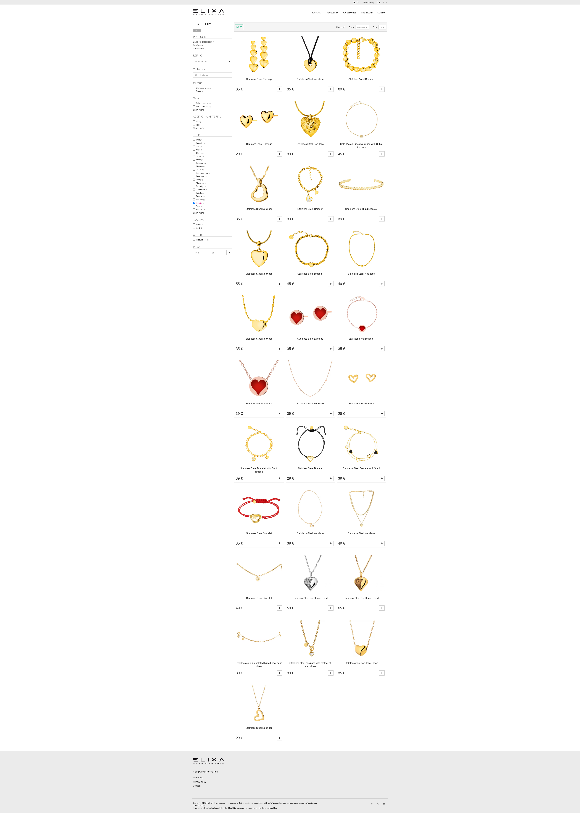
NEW (239, 27)
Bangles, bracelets (203, 41)
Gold (199, 227)
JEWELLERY (332, 12)
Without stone (203, 106)
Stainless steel (204, 87)
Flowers (200, 166)
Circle (200, 153)
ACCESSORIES (349, 12)
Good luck (201, 189)
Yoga (199, 149)
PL (358, 2)
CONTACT (382, 12)
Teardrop (201, 176)
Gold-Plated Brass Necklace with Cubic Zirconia (361, 145)
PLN (385, 2)
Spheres (201, 162)
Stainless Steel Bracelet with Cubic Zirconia (259, 469)
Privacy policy (199, 781)
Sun (199, 206)
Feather (200, 196)
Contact (196, 785)
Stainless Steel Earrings (259, 79)
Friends (200, 143)
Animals (200, 209)
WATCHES (317, 12)
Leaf (199, 179)
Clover (200, 156)
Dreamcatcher (203, 172)
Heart (200, 202)
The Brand (198, 777)
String (199, 121)
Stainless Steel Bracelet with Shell (361, 468)
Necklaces (199, 48)
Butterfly (201, 186)
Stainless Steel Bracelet (361, 79)
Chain (200, 169)
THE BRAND (367, 12)
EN (354, 2)
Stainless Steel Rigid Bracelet (361, 209)
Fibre (199, 124)
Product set (202, 239)
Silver (199, 224)
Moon (199, 159)
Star (199, 146)
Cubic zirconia (203, 103)
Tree (199, 139)
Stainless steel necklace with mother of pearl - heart (310, 664)
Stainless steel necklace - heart (361, 663)
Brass (199, 91)
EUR (378, 2)
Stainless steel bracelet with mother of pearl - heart (259, 664)
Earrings (198, 45)
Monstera (201, 182)
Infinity (200, 192)
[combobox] (212, 75)
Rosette (200, 199)
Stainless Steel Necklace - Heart (310, 598)
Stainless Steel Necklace (310, 79)
